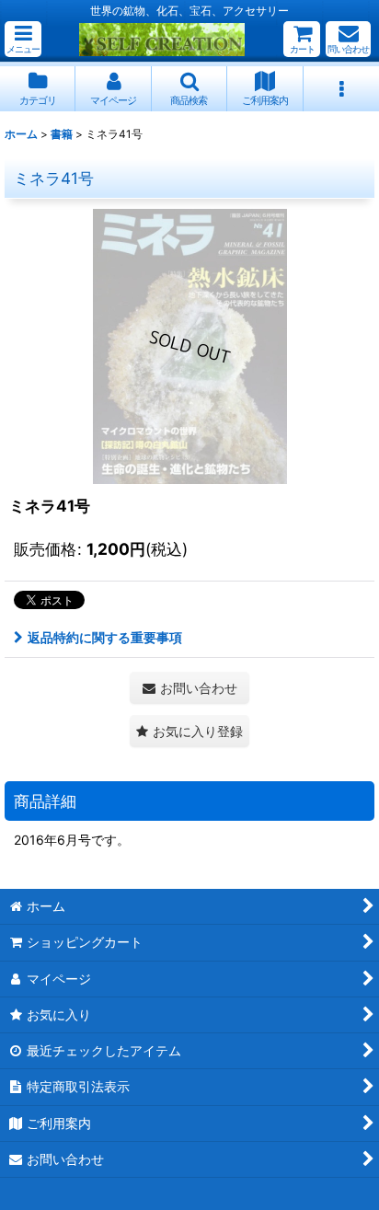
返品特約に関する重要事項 (105, 637)
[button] (23, 39)
